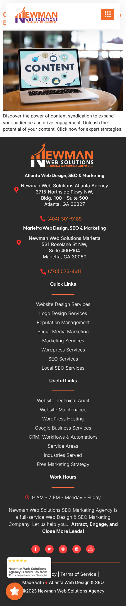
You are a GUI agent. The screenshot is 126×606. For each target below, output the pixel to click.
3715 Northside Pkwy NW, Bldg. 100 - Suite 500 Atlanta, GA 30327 (64, 198)
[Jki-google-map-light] (90, 549)
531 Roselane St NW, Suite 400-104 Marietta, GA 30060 (64, 250)
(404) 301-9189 (64, 219)
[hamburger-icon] (107, 14)
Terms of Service (78, 574)
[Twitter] (49, 549)
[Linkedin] (76, 549)
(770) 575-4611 (64, 271)
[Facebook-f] (35, 549)
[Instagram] (63, 549)
